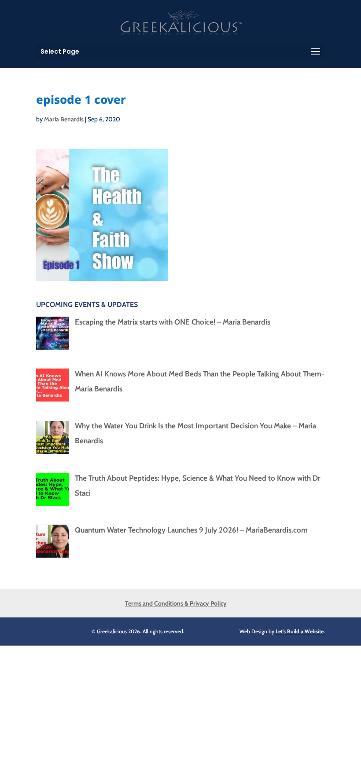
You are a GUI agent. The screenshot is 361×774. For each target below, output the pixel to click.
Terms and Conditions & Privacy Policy (176, 603)
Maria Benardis (64, 119)
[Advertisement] (180, 707)
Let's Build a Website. (300, 631)
